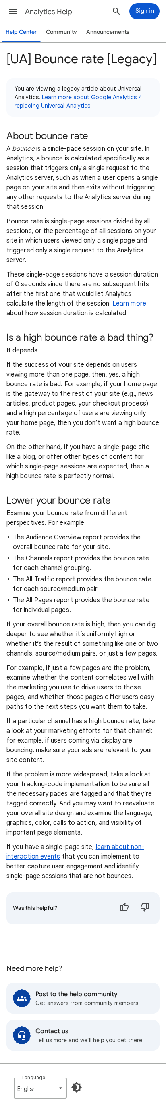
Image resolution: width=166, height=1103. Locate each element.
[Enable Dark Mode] (76, 1087)
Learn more (129, 304)
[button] (13, 11)
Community (61, 32)
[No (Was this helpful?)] (145, 908)
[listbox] (40, 1088)
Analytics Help (48, 11)
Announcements (107, 32)
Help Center (21, 32)
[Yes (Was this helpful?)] (124, 908)
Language (33, 1077)
